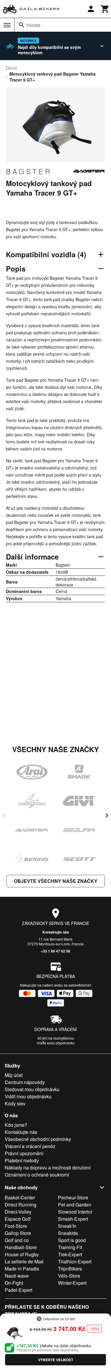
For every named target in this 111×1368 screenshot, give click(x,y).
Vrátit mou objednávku (28, 1096)
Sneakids (68, 1233)
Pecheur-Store (73, 1197)
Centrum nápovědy (25, 1082)
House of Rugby (22, 1254)
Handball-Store (21, 1247)
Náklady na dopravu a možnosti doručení (48, 1167)
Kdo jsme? (16, 1124)
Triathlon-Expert (74, 1261)
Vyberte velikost (55, 1359)
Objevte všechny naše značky (55, 881)
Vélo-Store (69, 1275)
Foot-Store (16, 1225)
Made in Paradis (22, 1268)
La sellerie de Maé (24, 1261)
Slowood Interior (75, 1211)
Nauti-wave (17, 1275)
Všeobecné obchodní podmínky (38, 1139)
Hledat (33, 25)
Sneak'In (67, 1225)
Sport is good (72, 1240)
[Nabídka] (7, 25)
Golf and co (17, 1240)
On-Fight (14, 1282)
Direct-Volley (18, 1211)
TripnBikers (70, 1268)
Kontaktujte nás (55, 932)
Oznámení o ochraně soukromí (37, 1174)
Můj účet (13, 1075)
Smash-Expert (73, 1218)
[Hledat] (21, 25)
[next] (107, 815)
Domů (11, 68)
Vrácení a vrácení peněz (30, 1146)
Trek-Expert (70, 1254)
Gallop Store (18, 1233)
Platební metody (22, 1160)
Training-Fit (70, 1247)
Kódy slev (15, 1103)
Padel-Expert (18, 1290)
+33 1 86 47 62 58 (55, 951)
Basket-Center (20, 1197)
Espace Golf (17, 1218)
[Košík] (105, 9)
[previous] (4, 815)
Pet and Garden (74, 1204)
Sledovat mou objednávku (32, 1089)
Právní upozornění (24, 1153)
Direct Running (20, 1204)
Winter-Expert (72, 1282)
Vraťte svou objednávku (56, 1042)
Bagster (29, 171)
